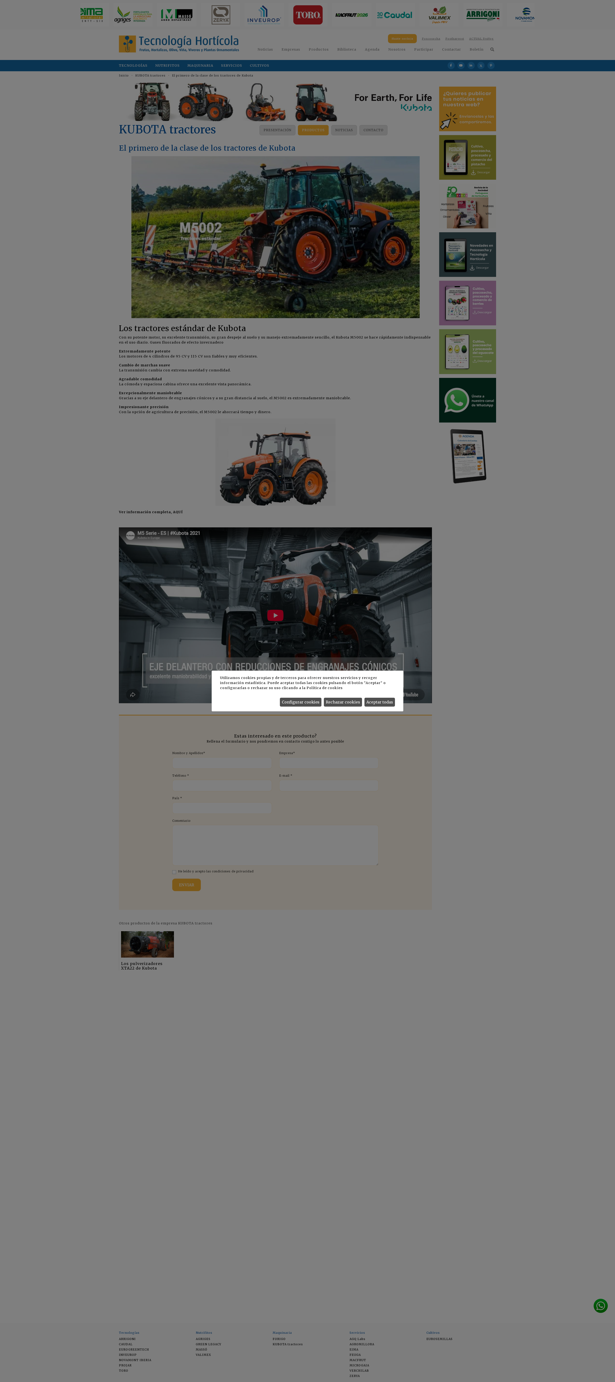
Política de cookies (324, 688)
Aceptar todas (379, 702)
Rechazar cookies (343, 702)
